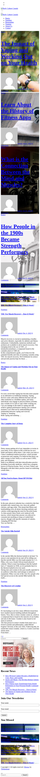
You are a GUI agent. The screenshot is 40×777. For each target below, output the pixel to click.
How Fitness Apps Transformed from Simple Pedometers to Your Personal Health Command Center (19, 299)
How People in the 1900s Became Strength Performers (18, 239)
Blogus (26, 767)
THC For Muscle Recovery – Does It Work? (17, 305)
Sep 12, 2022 (27, 497)
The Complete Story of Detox (12, 423)
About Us (8, 26)
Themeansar (5, 769)
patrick (20, 89)
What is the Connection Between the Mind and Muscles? (15, 172)
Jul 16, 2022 (27, 211)
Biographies (9, 22)
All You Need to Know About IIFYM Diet (16, 478)
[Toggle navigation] (2, 13)
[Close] (2, 773)
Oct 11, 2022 (27, 443)
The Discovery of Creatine (11, 586)
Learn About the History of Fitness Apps (17, 110)
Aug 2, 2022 (27, 143)
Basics (7, 18)
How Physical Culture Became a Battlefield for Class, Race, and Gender (18, 285)
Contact (8, 28)
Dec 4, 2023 (27, 333)
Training (8, 24)
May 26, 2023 (28, 89)
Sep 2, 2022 (27, 605)
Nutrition (8, 20)
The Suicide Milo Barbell (10, 531)
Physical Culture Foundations (18, 725)
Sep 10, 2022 (27, 550)
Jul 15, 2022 (27, 278)
